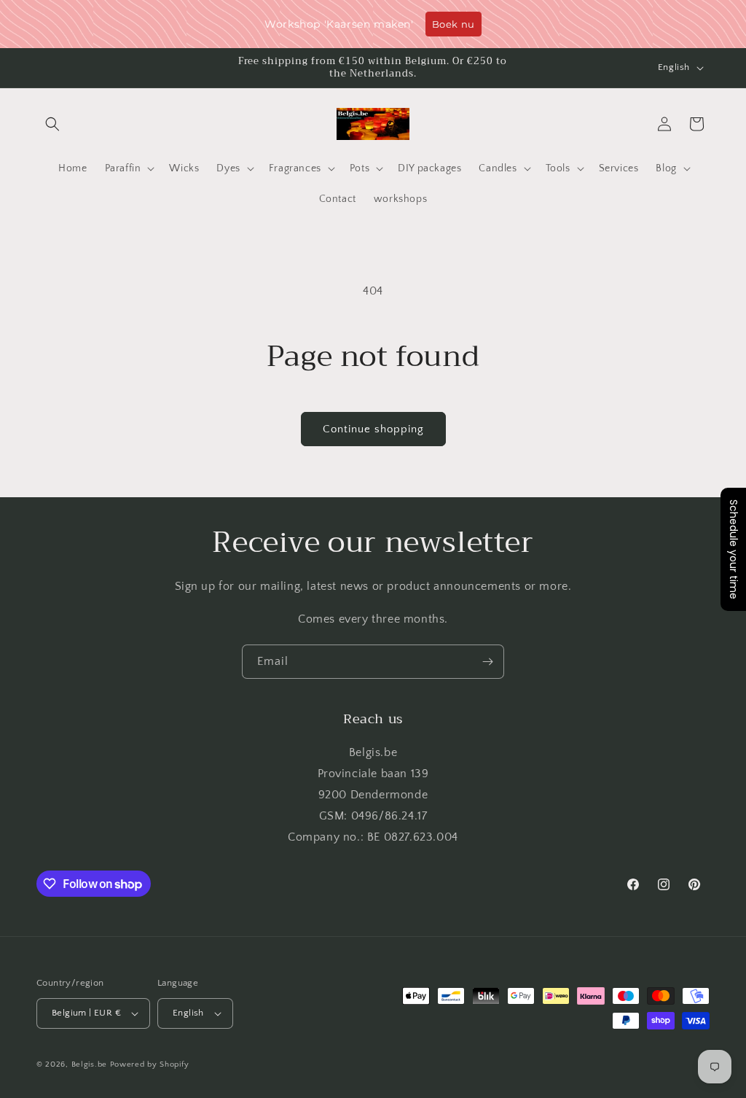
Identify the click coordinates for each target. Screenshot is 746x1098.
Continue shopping (373, 429)
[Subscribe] (487, 662)
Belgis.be (89, 1064)
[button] (52, 124)
